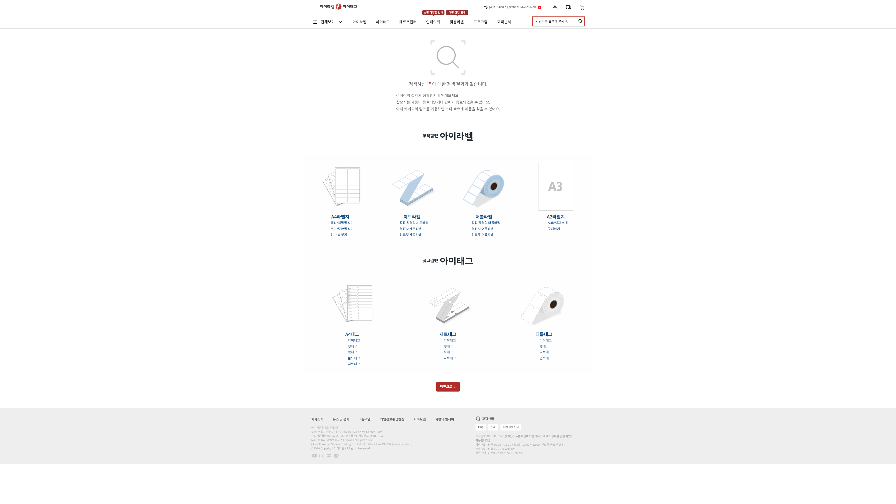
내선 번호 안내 (511, 427)
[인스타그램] (321, 456)
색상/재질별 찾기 (342, 223)
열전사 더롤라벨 (483, 229)
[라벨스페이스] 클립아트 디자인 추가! (512, 7)
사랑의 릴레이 (444, 419)
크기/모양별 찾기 (342, 229)
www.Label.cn (402, 444)
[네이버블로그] (329, 456)
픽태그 (352, 352)
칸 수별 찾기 (339, 235)
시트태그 (354, 364)
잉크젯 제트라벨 (411, 235)
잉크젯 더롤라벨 (483, 235)
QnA (493, 427)
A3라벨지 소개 (558, 223)
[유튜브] (314, 456)
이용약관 (365, 419)
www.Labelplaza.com (360, 440)
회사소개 (317, 419)
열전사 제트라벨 (411, 229)
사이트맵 (420, 419)
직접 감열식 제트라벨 (414, 223)
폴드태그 (354, 358)
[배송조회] (568, 7)
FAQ (480, 427)
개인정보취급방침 (392, 419)
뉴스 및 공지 (341, 419)
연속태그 (546, 358)
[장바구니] (582, 7)
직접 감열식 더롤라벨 (486, 223)
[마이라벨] (555, 7)
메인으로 (446, 387)
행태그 (352, 346)
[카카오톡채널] (336, 456)
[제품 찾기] (580, 21)
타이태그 (354, 340)
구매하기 (554, 229)
